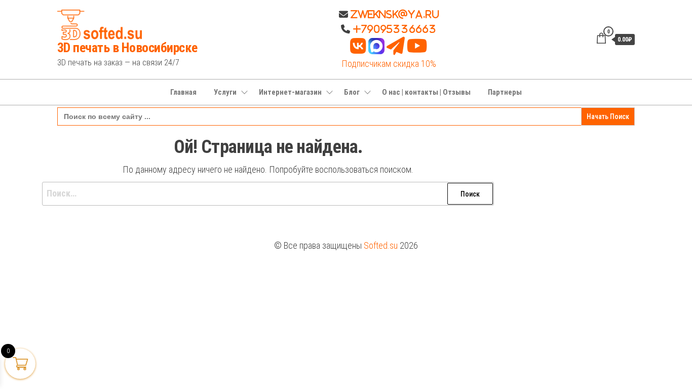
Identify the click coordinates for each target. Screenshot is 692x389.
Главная (183, 92)
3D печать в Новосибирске (127, 47)
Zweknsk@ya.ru (393, 14)
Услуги (225, 92)
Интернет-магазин (290, 92)
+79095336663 (395, 28)
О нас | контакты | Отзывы (426, 92)
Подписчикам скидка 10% (388, 63)
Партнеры (505, 92)
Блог (352, 92)
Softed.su (381, 245)
